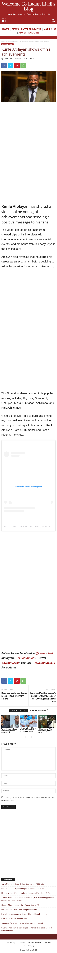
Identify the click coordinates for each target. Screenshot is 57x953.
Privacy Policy (10, 942)
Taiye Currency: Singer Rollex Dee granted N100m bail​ (9, 730)
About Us (22, 942)
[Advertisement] (28, 133)
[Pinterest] (17, 65)
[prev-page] (26, 736)
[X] (10, 65)
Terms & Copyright (28, 946)
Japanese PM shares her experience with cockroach (22, 923)
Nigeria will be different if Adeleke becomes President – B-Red (28, 729)
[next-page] (30, 736)
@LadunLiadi (44, 653)
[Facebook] (4, 65)
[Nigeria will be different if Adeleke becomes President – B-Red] (28, 721)
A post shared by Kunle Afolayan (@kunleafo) (29, 526)
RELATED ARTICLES (18, 711)
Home (3, 41)
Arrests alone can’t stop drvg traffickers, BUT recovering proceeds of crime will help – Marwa (28, 899)
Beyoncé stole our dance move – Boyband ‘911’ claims (14, 695)
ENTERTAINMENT (31, 29)
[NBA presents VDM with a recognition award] (47, 721)
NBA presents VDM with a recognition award (45, 730)
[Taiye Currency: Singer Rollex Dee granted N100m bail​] (10, 721)
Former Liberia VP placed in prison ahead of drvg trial (22, 889)
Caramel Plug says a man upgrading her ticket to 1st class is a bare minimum (26, 929)
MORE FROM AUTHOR (38, 711)
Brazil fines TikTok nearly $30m (14, 919)
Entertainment (13, 41)
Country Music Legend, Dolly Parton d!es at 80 (20, 905)
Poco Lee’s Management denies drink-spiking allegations (24, 914)
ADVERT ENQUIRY (29, 32)
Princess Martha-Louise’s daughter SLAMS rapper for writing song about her (43, 697)
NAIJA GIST (49, 29)
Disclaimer (47, 942)
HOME (6, 29)
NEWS (15, 29)
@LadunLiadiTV (45, 662)
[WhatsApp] (23, 65)
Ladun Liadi (8, 58)
